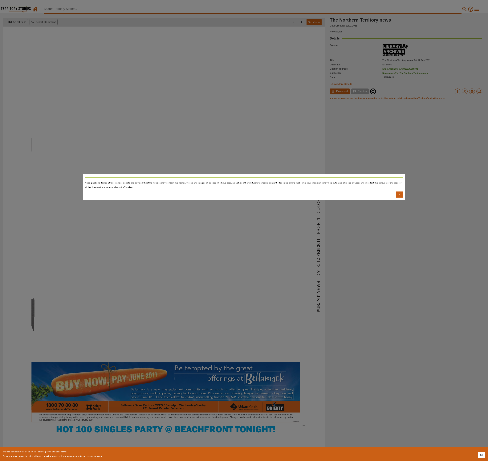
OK (399, 194)
